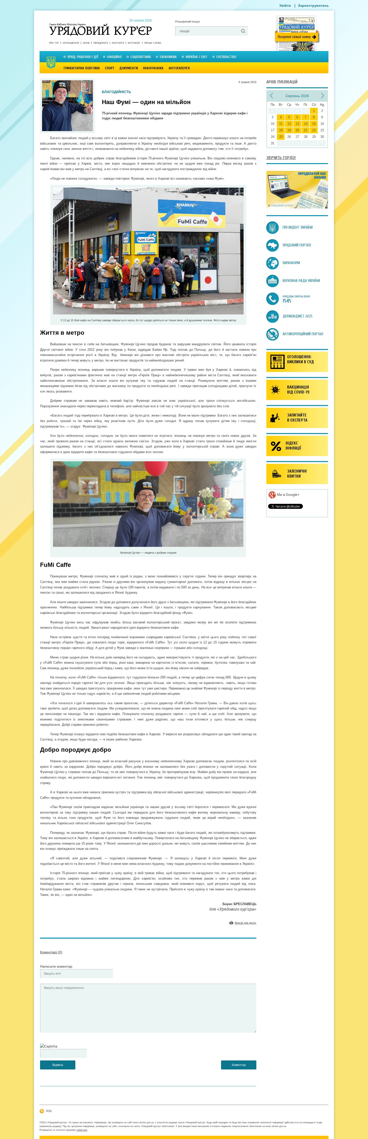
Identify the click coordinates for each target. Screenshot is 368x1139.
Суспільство (226, 57)
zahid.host (82, 1130)
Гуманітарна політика (82, 68)
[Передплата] (297, 207)
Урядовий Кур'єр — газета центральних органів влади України (100, 25)
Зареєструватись (313, 6)
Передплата (100, 43)
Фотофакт (134, 43)
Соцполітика (140, 57)
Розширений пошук (187, 21)
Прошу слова (152, 43)
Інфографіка (153, 68)
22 (314, 130)
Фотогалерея (179, 68)
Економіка (168, 57)
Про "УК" (54, 43)
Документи (128, 68)
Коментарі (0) (51, 952)
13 (297, 124)
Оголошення (71, 43)
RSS (49, 1110)
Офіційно (114, 57)
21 (305, 130)
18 (281, 130)
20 (297, 130)
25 (281, 137)
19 (289, 130)
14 (305, 124)
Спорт (109, 68)
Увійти (285, 6)
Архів (86, 43)
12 (289, 124)
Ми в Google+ (287, 495)
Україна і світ (197, 57)
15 (314, 124)
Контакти (118, 43)
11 (280, 124)
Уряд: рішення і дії (82, 57)
